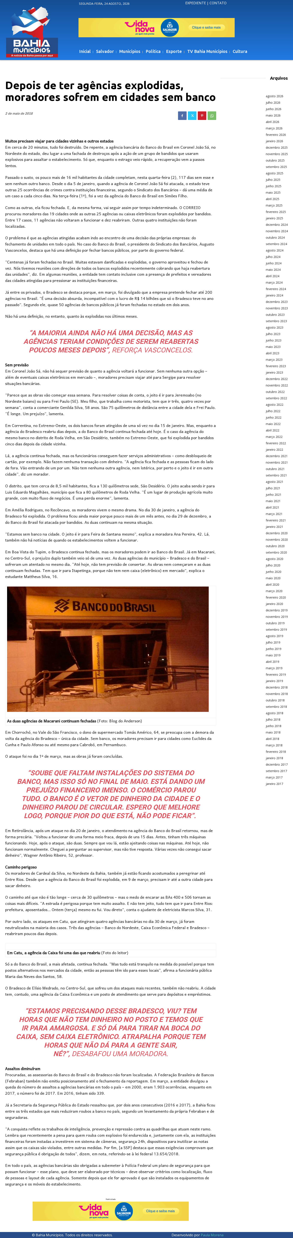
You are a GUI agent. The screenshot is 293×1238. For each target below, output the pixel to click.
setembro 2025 (276, 167)
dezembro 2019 (277, 610)
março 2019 (274, 668)
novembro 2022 (277, 385)
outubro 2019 (275, 623)
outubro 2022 (275, 392)
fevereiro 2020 (276, 597)
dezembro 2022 (277, 379)
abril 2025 (272, 199)
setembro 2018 (276, 707)
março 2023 (274, 360)
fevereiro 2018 (276, 752)
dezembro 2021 (277, 456)
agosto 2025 (274, 173)
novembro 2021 (277, 462)
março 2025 (274, 205)
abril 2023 (272, 353)
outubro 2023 (275, 315)
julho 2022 (273, 411)
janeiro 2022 (274, 450)
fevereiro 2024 (276, 289)
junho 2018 (273, 726)
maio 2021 (273, 501)
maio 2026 (273, 115)
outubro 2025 (275, 160)
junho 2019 (273, 649)
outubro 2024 (275, 237)
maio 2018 (273, 732)
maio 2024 (273, 270)
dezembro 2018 (277, 687)
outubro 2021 (275, 469)
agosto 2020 (274, 559)
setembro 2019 (276, 629)
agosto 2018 (274, 713)
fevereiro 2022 (276, 443)
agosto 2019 (274, 636)
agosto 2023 (274, 327)
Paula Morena (212, 1235)
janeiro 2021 (274, 527)
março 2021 (274, 514)
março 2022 (274, 437)
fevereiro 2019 (276, 674)
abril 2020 (272, 584)
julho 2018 (273, 719)
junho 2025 (273, 186)
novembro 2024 (277, 231)
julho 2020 (273, 565)
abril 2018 (272, 739)
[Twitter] (192, 115)
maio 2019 (273, 655)
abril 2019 (272, 662)
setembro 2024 (276, 244)
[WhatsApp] (212, 115)
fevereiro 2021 (276, 520)
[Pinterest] (202, 115)
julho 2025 (273, 180)
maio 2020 (273, 578)
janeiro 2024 (274, 295)
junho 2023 (273, 340)
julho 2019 (273, 642)
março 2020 (274, 591)
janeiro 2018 (274, 758)
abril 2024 (272, 276)
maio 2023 (273, 347)
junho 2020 (273, 572)
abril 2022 (272, 430)
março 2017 (274, 777)
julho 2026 (273, 102)
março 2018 (274, 745)
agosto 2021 (274, 482)
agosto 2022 (274, 405)
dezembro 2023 (277, 302)
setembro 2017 (276, 771)
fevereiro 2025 (276, 212)
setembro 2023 (276, 321)
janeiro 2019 (274, 681)
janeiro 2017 (274, 784)
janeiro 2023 (274, 372)
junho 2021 (273, 495)
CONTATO (218, 3)
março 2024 (274, 282)
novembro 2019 (277, 617)
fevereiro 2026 (276, 135)
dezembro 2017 (277, 764)
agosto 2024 (274, 250)
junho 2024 (273, 263)
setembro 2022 (276, 398)
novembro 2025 (277, 154)
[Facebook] (182, 115)
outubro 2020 (275, 546)
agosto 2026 (274, 96)
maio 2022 (273, 424)
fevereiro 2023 (276, 366)
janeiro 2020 (274, 604)
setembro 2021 (276, 475)
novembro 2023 (277, 308)
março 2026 (274, 128)
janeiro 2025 (274, 218)
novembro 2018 (277, 694)
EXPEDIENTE (195, 3)
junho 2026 (273, 109)
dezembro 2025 (277, 147)
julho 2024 (273, 257)
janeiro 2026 (274, 141)
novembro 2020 (277, 539)
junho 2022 (273, 417)
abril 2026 (272, 122)
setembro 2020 (276, 552)
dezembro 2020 (277, 533)
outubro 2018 (275, 700)
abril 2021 (272, 507)
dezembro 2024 (277, 225)
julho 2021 (273, 488)
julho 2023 (273, 334)
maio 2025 (273, 192)
